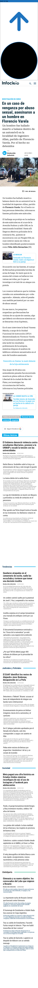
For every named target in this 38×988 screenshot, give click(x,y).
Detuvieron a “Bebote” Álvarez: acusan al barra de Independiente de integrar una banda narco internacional (18, 699)
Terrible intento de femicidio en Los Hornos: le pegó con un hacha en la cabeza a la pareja (24, 402)
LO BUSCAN (17, 255)
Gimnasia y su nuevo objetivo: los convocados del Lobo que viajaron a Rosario (18, 881)
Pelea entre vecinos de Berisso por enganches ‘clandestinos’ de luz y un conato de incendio (16, 750)
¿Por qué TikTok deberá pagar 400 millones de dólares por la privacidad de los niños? (18, 654)
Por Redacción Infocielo (20, 408)
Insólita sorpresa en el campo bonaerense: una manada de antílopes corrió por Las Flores (19, 616)
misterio (6, 420)
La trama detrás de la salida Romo (16, 478)
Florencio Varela (27, 417)
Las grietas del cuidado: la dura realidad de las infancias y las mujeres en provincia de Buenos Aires (19, 828)
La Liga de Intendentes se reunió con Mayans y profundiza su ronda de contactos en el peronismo (20, 497)
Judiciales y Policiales (13, 96)
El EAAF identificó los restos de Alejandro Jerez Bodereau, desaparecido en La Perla (17, 677)
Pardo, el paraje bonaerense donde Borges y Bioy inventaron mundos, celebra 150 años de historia (19, 808)
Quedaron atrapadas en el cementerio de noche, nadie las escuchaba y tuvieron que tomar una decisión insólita (17, 577)
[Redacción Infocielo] (5, 153)
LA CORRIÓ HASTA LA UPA (23, 396)
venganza (14, 420)
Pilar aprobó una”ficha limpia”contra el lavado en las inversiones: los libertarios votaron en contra (20, 513)
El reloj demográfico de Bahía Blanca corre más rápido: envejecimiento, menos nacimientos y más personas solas (19, 857)
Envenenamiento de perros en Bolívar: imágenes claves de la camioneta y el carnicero (17, 713)
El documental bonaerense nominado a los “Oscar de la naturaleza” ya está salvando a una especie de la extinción (17, 632)
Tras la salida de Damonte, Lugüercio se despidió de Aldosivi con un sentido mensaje (18, 940)
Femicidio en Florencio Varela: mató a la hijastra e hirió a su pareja (23, 259)
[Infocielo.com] (19, 82)
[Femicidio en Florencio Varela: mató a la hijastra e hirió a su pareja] (8, 256)
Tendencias (7, 566)
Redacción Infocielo (11, 154)
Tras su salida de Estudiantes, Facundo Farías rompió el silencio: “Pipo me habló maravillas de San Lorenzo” (18, 925)
